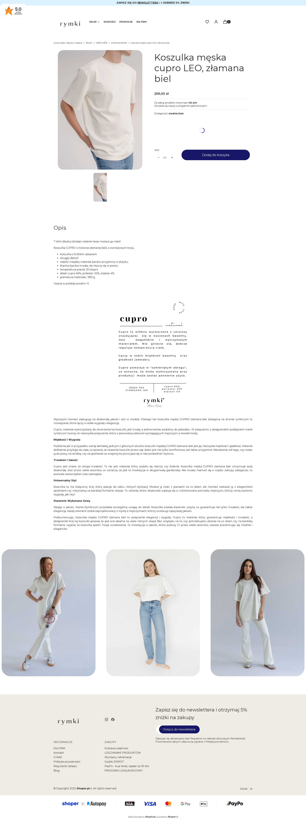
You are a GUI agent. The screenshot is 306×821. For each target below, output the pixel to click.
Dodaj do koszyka (215, 155)
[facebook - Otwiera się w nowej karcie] (113, 719)
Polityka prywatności (67, 761)
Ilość (156, 150)
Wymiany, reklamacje (118, 757)
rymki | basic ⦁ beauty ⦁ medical (68, 43)
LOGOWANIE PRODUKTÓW (123, 752)
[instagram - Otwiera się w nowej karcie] (106, 719)
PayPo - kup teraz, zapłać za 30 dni (127, 766)
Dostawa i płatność (116, 748)
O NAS (58, 757)
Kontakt (59, 752)
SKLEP (89, 43)
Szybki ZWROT (114, 761)
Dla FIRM (59, 748)
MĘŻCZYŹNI (101, 43)
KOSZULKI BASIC (119, 43)
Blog (57, 770)
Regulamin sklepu (65, 766)
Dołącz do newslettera (179, 729)
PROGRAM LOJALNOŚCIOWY (124, 770)
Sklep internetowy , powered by (152, 817)
